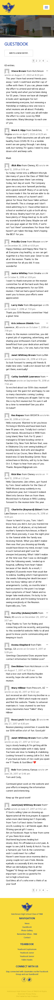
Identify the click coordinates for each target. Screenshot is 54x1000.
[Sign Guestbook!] (29, 980)
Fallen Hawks (27, 959)
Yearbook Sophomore (27, 949)
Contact (27, 937)
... (48, 71)
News (27, 923)
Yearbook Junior (27, 952)
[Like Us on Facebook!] (24, 980)
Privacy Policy (31, 994)
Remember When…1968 (27, 934)
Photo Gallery (27, 930)
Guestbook (27, 927)
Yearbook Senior (27, 956)
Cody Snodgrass (32, 996)
